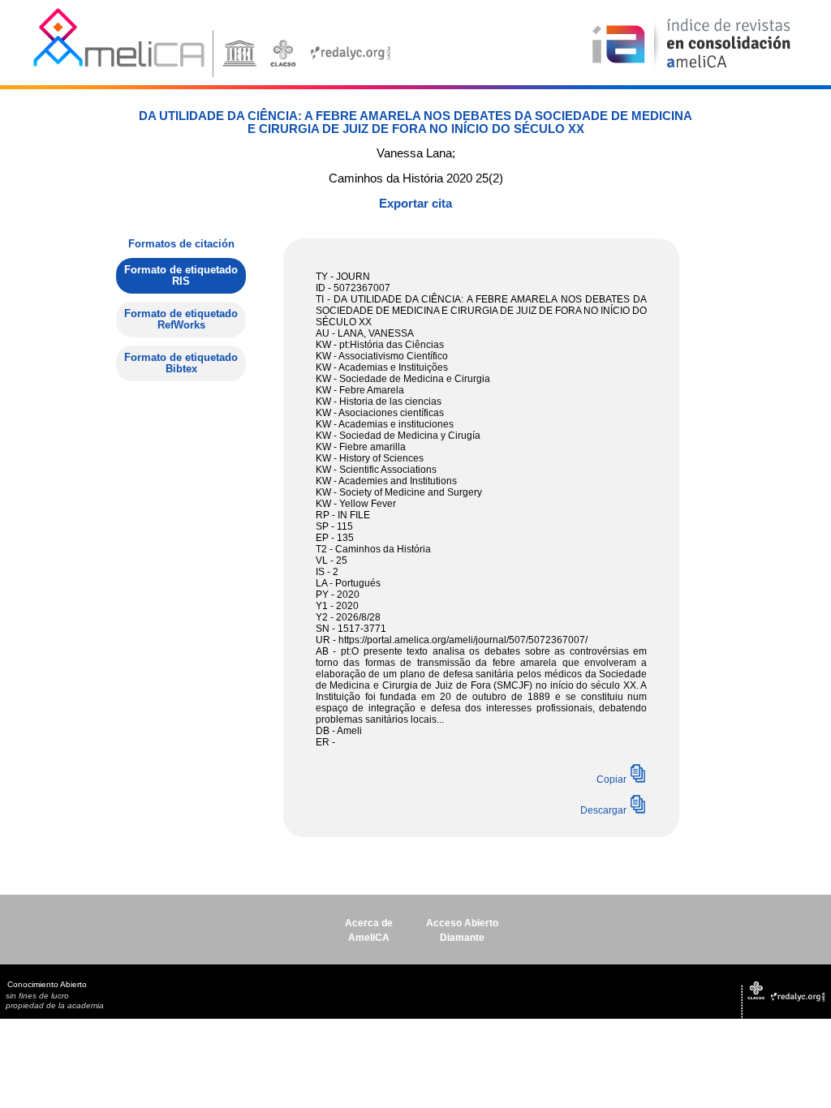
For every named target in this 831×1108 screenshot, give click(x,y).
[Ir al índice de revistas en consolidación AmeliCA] (692, 69)
